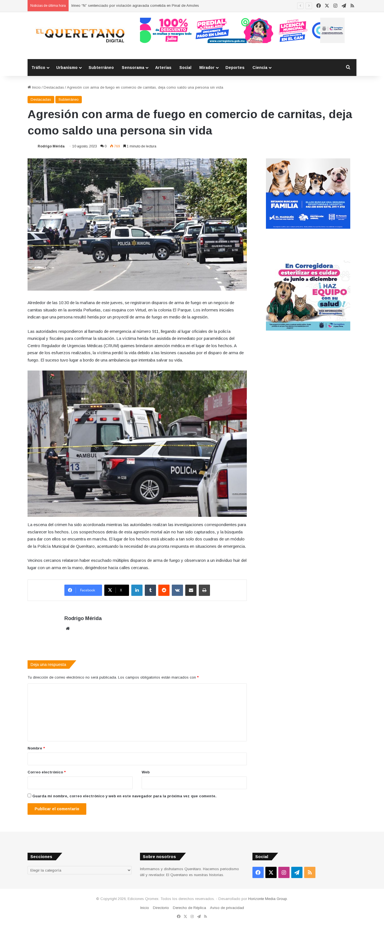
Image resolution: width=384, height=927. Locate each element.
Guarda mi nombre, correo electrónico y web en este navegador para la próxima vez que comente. (124, 796)
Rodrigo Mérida (51, 146)
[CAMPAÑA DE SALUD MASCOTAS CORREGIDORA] (308, 329)
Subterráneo (101, 67)
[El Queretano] (80, 35)
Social (185, 67)
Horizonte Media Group (267, 899)
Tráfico (38, 67)
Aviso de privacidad (227, 908)
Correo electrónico (47, 772)
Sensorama (133, 67)
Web (146, 772)
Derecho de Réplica (189, 908)
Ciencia (259, 67)
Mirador (206, 67)
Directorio (161, 908)
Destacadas (54, 87)
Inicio (36, 87)
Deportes (235, 67)
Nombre (36, 748)
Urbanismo (67, 67)
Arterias (163, 67)
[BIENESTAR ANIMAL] (308, 227)
